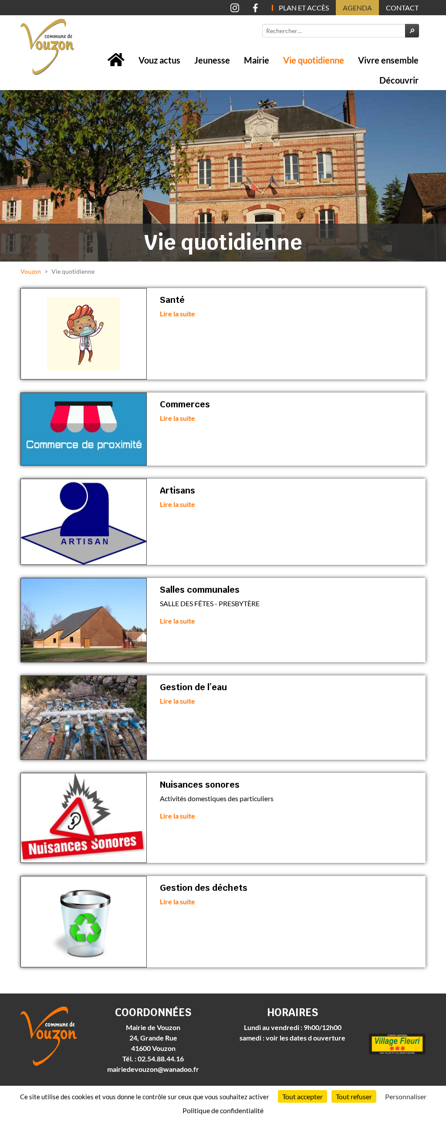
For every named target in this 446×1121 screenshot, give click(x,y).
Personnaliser (405, 1096)
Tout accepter (302, 1096)
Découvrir (399, 80)
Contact (402, 7)
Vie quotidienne (313, 60)
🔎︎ (412, 30)
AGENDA (357, 7)
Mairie (256, 60)
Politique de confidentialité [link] (223, 1110)
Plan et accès (304, 7)
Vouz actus (159, 60)
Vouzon (30, 271)
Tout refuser (354, 1096)
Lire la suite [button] (177, 313)
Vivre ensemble (388, 60)
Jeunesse (212, 60)
